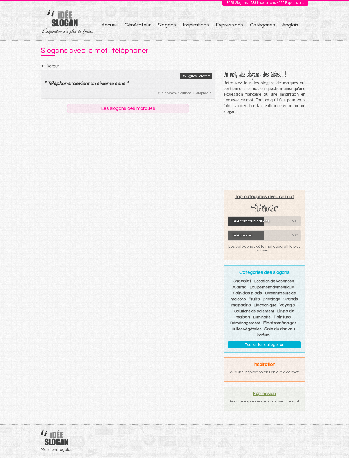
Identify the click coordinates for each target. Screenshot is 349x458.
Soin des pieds (247, 293)
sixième (105, 83)
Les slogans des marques (128, 108)
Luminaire (262, 317)
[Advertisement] (264, 152)
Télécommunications (175, 93)
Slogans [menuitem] (167, 25)
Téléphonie (203, 93)
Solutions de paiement (254, 311)
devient (81, 83)
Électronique (265, 305)
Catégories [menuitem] (262, 25)
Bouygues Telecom (196, 76)
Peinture (282, 317)
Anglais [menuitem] (290, 25)
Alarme (240, 287)
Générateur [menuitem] (138, 25)
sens (120, 83)
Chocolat (242, 281)
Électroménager (279, 323)
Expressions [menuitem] (229, 25)
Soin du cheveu (279, 329)
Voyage (287, 305)
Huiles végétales (246, 329)
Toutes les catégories (264, 345)
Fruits (254, 299)
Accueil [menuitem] (109, 25)
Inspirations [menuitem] (196, 25)
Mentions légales (56, 450)
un (93, 83)
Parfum (263, 335)
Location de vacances (274, 281)
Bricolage (271, 299)
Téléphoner (59, 83)
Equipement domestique (272, 287)
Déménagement (245, 323)
